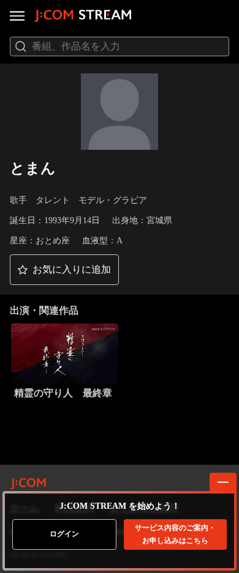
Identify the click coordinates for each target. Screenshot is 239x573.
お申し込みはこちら (175, 534)
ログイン (64, 534)
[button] (64, 269)
